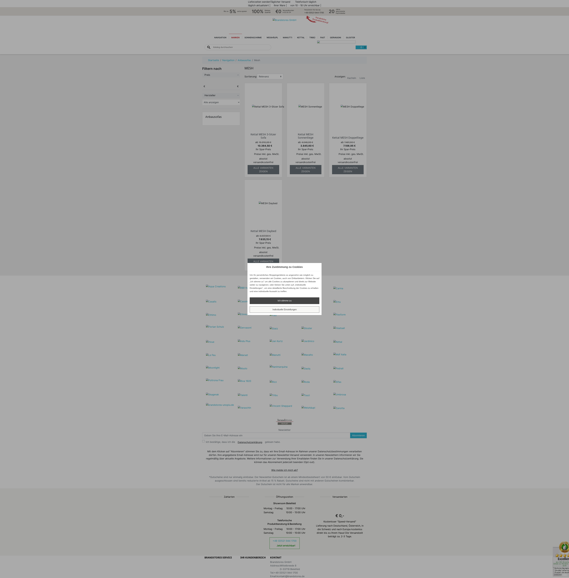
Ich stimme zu (284, 300)
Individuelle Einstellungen (284, 309)
